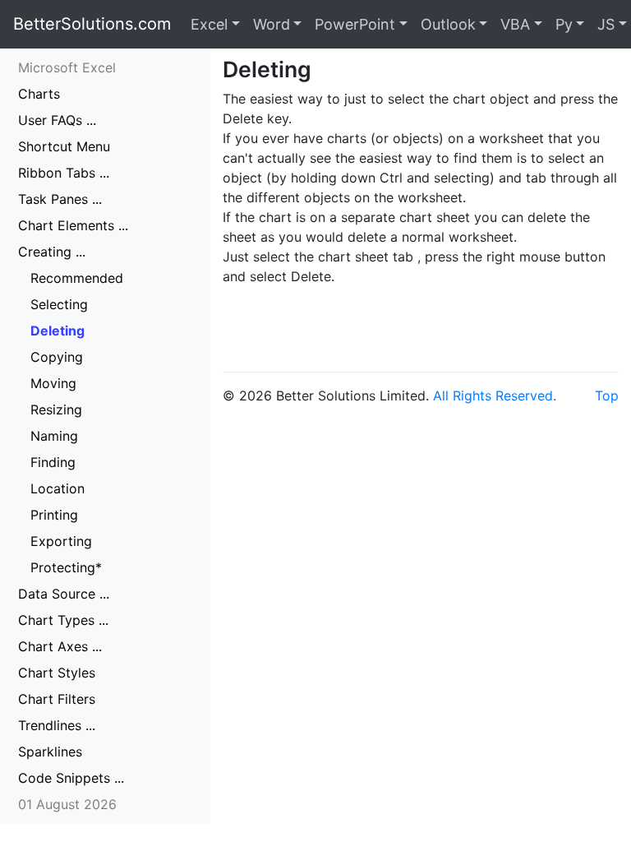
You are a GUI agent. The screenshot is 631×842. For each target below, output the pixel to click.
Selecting (59, 304)
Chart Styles (56, 672)
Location (57, 488)
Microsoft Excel (67, 67)
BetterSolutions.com (92, 24)
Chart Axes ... (60, 646)
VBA (515, 24)
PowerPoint (355, 24)
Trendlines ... (56, 725)
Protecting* (66, 567)
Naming (54, 436)
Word (271, 24)
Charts (39, 94)
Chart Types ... (63, 620)
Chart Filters (56, 699)
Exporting (61, 541)
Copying (56, 357)
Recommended (76, 278)
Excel (209, 24)
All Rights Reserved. (494, 395)
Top (607, 395)
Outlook (448, 24)
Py (564, 24)
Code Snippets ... (71, 778)
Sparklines (50, 751)
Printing (54, 515)
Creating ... (51, 251)
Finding (53, 462)
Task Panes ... (60, 199)
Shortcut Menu (64, 146)
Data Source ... (63, 593)
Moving (53, 383)
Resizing (56, 409)
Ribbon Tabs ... (63, 172)
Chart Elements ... (73, 225)
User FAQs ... (57, 120)
